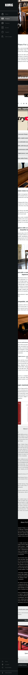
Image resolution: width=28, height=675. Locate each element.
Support (7, 32)
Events (7, 27)
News (6, 661)
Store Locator (8, 36)
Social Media (8, 667)
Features (7, 23)
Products (7, 18)
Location (7, 664)
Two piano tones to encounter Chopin (18, 134)
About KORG (8, 672)
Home (6, 14)
